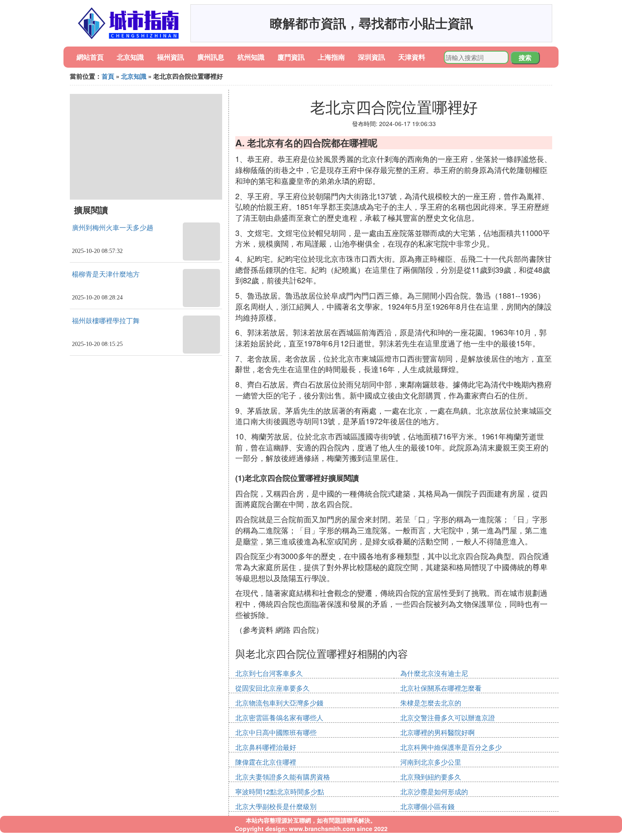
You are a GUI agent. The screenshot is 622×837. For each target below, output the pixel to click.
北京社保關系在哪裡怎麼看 (441, 688)
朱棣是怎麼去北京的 (430, 703)
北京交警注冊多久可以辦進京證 (447, 717)
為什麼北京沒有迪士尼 (434, 673)
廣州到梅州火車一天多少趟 (112, 227)
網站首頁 (90, 57)
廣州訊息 (210, 57)
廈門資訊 (291, 57)
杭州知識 (250, 57)
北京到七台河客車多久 (269, 673)
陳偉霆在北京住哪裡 (265, 762)
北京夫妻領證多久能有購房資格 (282, 777)
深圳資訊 (371, 57)
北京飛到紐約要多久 (430, 777)
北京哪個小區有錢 (427, 806)
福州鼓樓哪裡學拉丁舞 (106, 320)
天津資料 (411, 57)
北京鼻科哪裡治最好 (265, 747)
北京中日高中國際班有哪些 (276, 732)
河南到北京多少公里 (430, 762)
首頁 (108, 76)
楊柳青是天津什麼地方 (106, 274)
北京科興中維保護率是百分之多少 (451, 747)
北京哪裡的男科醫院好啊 (437, 732)
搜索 (525, 57)
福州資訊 (170, 57)
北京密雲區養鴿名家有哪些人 (279, 717)
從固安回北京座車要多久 (272, 688)
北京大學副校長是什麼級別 (276, 806)
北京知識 (130, 57)
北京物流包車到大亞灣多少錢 (279, 703)
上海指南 (331, 57)
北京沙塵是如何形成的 (434, 791)
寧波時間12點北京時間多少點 (279, 791)
